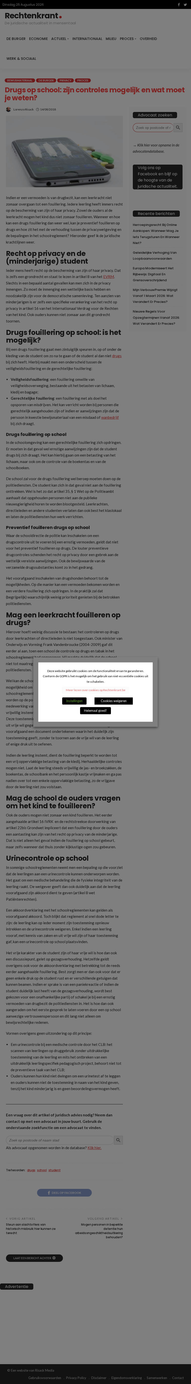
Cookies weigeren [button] (114, 701)
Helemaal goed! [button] (95, 710)
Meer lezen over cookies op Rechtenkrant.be (95, 690)
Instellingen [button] (74, 701)
